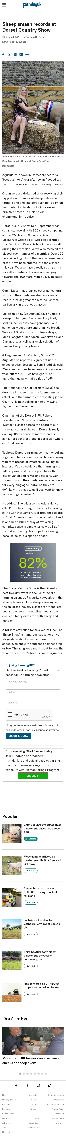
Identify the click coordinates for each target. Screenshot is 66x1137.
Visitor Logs (34, 1123)
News (5, 42)
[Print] (27, 54)
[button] (20, 1074)
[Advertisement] (33, 795)
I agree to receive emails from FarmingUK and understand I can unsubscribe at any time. (32, 728)
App (4, 1128)
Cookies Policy (57, 1118)
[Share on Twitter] (9, 54)
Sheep (13, 42)
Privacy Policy (58, 1109)
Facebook (59, 1114)
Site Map (60, 1123)
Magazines (59, 1100)
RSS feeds (34, 1118)
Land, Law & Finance (55, 1105)
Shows (34, 1100)
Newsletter (7, 1132)
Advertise (6, 1123)
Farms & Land (8, 1114)
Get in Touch (7, 1118)
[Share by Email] (21, 54)
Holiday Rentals (9, 1100)
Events (22, 42)
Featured (6, 1109)
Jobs (34, 1105)
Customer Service (34, 1128)
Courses (6, 1105)
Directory (34, 1109)
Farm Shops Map (56, 1095)
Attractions (34, 1095)
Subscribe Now (18, 736)
